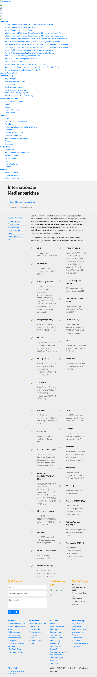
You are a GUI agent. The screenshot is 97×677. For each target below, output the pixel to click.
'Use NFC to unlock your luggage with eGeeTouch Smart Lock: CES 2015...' (75, 418)
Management (10, 130)
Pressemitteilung (11, 155)
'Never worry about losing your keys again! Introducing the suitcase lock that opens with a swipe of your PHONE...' (46, 460)
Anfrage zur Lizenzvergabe (15, 178)
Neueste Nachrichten (16, 218)
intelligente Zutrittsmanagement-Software (16, 643)
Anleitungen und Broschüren (16, 90)
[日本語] (1, 7)
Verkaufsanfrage (11, 172)
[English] (1, 4)
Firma (7, 118)
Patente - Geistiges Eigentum (16, 121)
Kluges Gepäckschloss (16, 623)
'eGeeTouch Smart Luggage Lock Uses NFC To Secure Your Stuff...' (75, 475)
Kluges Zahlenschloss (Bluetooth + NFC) (21, 27)
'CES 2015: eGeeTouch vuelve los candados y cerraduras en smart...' (46, 573)
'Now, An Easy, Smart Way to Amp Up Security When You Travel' (76, 348)
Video (10, 233)
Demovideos (10, 84)
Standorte (9, 144)
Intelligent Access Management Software (21, 58)
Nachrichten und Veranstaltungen (22, 202)
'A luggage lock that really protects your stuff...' (45, 439)
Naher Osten (10, 112)
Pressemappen (10, 158)
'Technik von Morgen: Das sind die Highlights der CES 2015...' (76, 532)
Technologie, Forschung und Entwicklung (21, 127)
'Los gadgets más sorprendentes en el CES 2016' (46, 271)
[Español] (1, 16)
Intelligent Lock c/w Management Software (22, 56)
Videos (7, 161)
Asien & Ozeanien (12, 110)
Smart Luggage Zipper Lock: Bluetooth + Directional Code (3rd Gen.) (32, 67)
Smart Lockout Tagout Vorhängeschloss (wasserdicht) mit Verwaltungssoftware (36, 38)
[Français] (1, 13)
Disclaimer (12, 673)
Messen (8, 166)
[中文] (1, 19)
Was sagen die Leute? (13, 135)
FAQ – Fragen (10, 78)
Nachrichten (9, 149)
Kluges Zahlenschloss (16, 626)
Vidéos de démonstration (15, 81)
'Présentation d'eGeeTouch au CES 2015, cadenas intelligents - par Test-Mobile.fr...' (74, 553)
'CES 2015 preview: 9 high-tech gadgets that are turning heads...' (46, 540)
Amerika (8, 104)
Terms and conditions (16, 671)
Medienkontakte (11, 164)
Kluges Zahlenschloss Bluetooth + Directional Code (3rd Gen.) (29, 24)
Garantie (8, 141)
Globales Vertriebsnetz (14, 101)
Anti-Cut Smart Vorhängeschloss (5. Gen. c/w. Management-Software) (32, 41)
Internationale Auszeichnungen (17, 138)
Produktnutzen (11, 124)
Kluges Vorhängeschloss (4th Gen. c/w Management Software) (29, 50)
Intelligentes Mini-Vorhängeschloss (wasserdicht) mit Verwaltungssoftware (35, 33)
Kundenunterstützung (13, 87)
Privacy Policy (13, 668)
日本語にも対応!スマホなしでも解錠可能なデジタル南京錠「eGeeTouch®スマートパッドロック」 (47, 369)
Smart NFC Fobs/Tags (13, 61)
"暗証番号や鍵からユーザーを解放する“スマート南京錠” (75, 366)
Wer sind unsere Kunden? (14, 132)
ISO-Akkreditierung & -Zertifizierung (19, 95)
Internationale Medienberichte (17, 152)
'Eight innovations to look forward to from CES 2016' (74, 309)
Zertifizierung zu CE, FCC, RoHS (17, 93)
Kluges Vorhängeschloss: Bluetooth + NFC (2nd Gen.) (26, 64)
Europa (7, 107)
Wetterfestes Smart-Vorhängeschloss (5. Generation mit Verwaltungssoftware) (36, 44)
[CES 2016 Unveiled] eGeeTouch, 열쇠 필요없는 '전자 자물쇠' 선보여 (47, 327)
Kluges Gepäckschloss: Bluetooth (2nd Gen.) (22, 70)
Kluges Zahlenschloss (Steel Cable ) (19, 30)
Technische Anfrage (12, 175)
